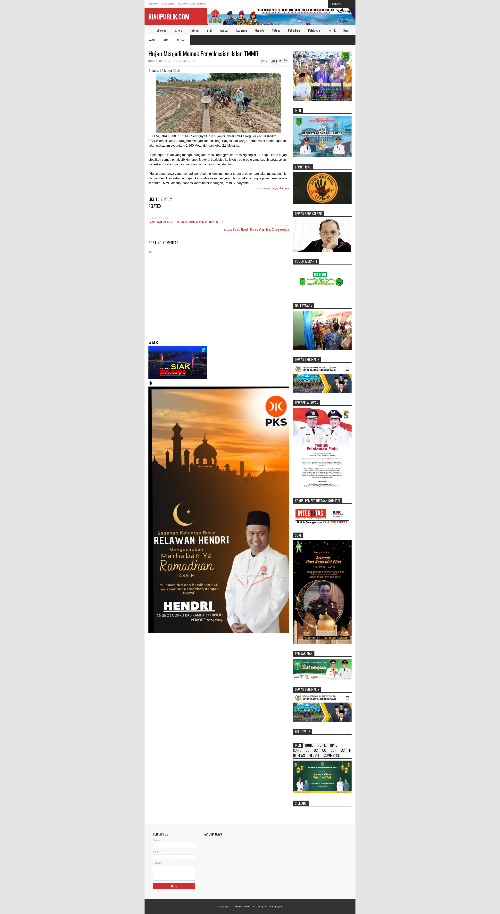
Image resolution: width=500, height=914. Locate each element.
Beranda (153, 4)
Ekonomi (162, 30)
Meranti (259, 30)
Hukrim (194, 30)
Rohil (151, 40)
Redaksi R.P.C (168, 4)
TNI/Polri (180, 40)
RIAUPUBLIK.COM (168, 16)
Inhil (209, 30)
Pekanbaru (294, 30)
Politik (332, 30)
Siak (165, 40)
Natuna (276, 30)
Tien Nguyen (275, 906)
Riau (346, 30)
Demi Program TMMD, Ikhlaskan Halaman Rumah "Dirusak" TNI (186, 222)
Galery (178, 30)
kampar (224, 30)
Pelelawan (314, 30)
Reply (154, 61)
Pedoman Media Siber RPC (192, 4)
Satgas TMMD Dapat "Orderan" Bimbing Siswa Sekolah (256, 229)
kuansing (241, 30)
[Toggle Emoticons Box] (150, 252)
